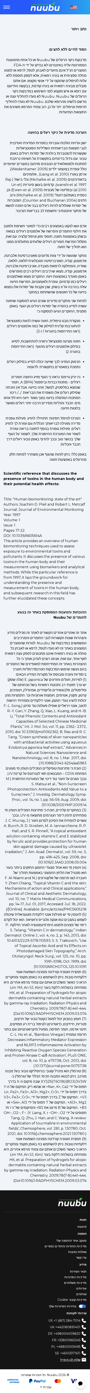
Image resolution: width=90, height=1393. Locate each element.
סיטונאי (82, 1227)
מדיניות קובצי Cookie (72, 1300)
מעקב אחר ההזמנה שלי (71, 1241)
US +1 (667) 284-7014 (64, 1321)
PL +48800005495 (65, 1347)
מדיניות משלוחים (75, 1283)
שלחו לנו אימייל (70, 1360)
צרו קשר (81, 1257)
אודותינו (81, 1288)
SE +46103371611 (67, 1353)
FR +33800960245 (66, 1340)
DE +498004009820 (64, 1334)
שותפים (81, 1294)
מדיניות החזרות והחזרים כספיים (66, 1246)
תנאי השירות (78, 1271)
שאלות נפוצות (77, 1252)
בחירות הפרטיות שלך (62, 1306)
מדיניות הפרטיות (75, 1277)
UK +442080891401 (65, 1327)
